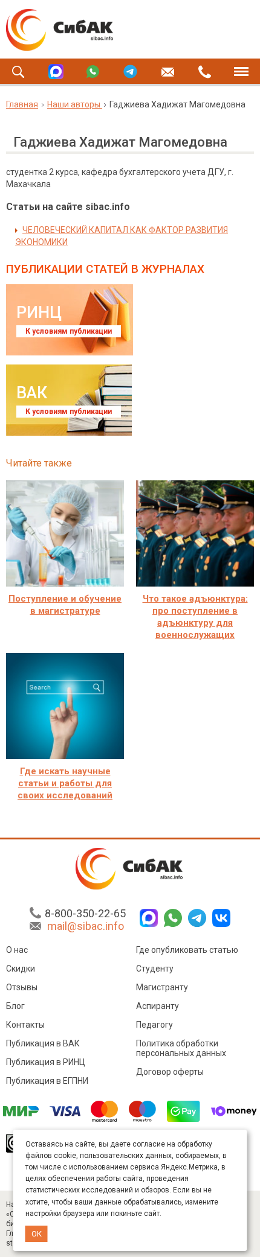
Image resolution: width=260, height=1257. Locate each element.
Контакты (25, 1024)
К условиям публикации (68, 331)
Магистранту (162, 987)
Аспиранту (157, 1006)
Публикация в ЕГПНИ (47, 1081)
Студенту (155, 968)
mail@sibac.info (85, 926)
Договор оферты (170, 1072)
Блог (15, 1006)
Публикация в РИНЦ (45, 1062)
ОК (36, 1233)
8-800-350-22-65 (85, 913)
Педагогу (154, 1024)
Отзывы (21, 987)
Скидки (20, 968)
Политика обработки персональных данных (181, 1048)
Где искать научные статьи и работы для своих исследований (65, 783)
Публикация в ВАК (43, 1043)
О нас (17, 950)
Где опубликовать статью (187, 950)
